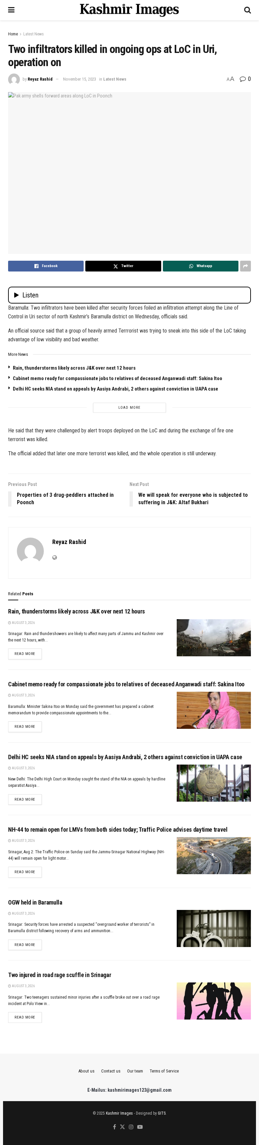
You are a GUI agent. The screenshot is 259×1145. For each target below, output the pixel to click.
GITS (162, 1113)
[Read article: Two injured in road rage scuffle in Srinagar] (214, 1001)
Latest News (33, 34)
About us (86, 1071)
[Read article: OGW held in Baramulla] (214, 928)
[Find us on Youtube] (140, 1127)
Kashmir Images (119, 1113)
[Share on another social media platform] (245, 266)
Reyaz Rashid (40, 79)
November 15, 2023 (79, 79)
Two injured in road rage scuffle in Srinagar (59, 974)
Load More (129, 407)
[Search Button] (247, 10)
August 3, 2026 (23, 623)
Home (13, 34)
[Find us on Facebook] (114, 1127)
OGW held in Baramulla (35, 902)
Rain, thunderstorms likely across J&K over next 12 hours (74, 368)
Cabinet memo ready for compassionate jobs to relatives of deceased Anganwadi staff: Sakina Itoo (117, 378)
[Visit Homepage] (129, 10)
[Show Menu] (11, 10)
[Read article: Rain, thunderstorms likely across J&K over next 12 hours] (214, 637)
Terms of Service (164, 1071)
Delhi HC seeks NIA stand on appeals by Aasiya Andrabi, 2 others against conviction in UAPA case (115, 389)
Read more (28, 653)
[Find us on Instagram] (131, 1127)
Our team (135, 1071)
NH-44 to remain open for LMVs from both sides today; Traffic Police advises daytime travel (118, 829)
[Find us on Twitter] (122, 1127)
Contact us (110, 1071)
